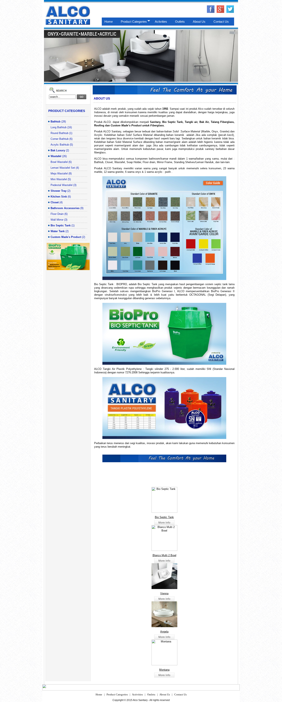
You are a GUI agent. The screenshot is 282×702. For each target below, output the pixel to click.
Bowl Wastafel (59, 161)
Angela (164, 631)
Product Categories (117, 694)
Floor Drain (57, 213)
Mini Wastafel (59, 179)
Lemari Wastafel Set (63, 167)
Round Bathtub (59, 133)
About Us (164, 694)
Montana (164, 669)
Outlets (151, 694)
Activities (137, 694)
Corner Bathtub (60, 138)
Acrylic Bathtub (60, 144)
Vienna (164, 593)
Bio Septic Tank (164, 517)
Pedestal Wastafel (61, 185)
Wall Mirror (57, 219)
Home (99, 694)
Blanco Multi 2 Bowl (164, 555)
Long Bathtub (58, 127)
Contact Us (180, 694)
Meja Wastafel (59, 173)
